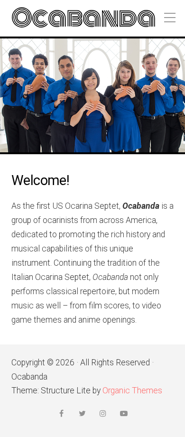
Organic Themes (132, 390)
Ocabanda (83, 18)
